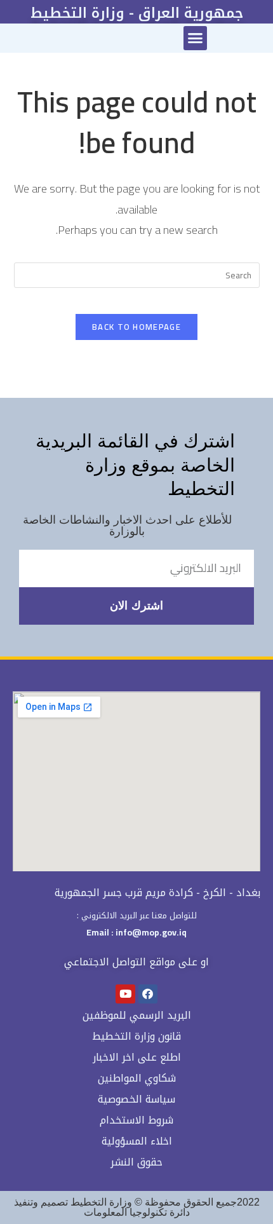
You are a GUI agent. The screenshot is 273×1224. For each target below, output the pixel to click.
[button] (195, 38)
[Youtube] (125, 994)
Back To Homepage (136, 326)
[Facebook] (148, 994)
